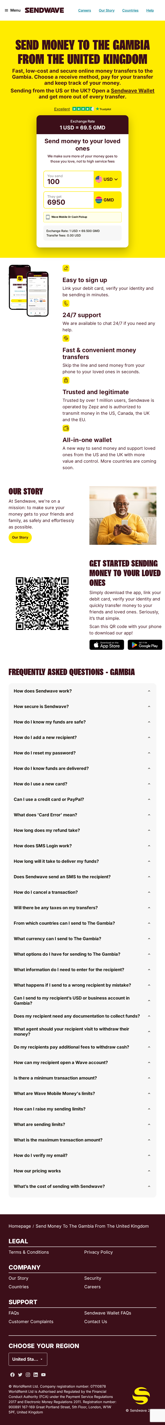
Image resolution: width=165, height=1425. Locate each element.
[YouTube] (43, 1375)
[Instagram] (28, 1375)
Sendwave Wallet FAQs (107, 1313)
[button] (82, 691)
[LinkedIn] (36, 1375)
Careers (84, 10)
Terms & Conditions (29, 1252)
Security (92, 1278)
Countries (130, 10)
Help (150, 10)
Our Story (107, 10)
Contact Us (95, 1321)
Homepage (20, 1226)
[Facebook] (12, 1375)
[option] (39, 1341)
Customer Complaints (31, 1321)
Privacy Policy (98, 1252)
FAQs (14, 1313)
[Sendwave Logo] (44, 10)
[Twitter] (20, 1375)
